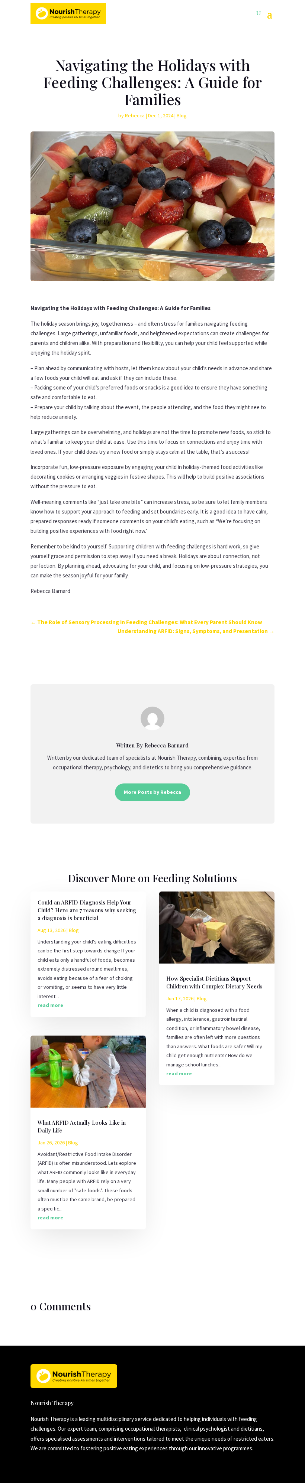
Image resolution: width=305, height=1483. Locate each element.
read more (50, 1005)
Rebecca (135, 115)
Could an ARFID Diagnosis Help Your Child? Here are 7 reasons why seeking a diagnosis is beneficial (87, 910)
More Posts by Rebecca (152, 792)
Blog (182, 115)
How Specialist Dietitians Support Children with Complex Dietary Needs (214, 982)
